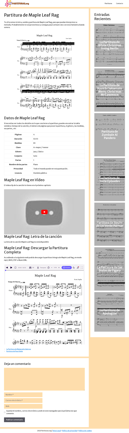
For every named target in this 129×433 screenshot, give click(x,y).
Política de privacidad (69, 431)
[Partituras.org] (16, 3)
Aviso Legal (57, 431)
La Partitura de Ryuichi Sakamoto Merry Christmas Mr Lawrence (109, 90)
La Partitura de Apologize (110, 312)
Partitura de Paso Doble (14, 351)
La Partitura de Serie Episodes (110, 179)
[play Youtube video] (44, 211)
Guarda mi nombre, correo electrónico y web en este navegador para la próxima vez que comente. (41, 412)
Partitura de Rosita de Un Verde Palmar (109, 224)
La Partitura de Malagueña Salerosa (18, 349)
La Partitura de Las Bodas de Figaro (109, 269)
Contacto (119, 3)
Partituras (108, 3)
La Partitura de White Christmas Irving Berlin (109, 45)
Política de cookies (85, 431)
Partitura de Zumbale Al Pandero (109, 135)
